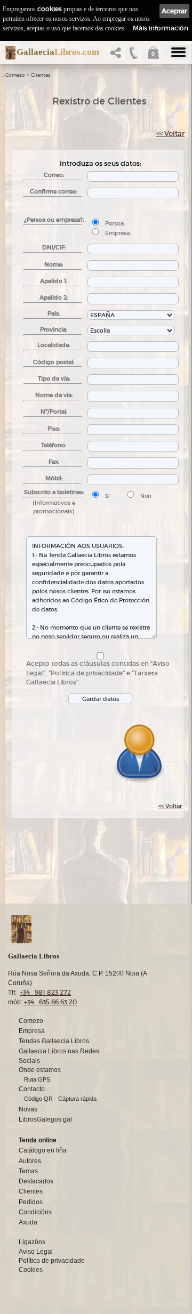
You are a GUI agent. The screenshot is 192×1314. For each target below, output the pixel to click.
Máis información (160, 28)
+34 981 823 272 (45, 992)
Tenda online (38, 1140)
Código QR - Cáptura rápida (60, 1098)
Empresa (32, 1031)
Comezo (15, 75)
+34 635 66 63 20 (50, 1002)
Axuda (28, 1222)
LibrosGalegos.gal (45, 1119)
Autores (30, 1161)
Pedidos (31, 1202)
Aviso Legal (36, 1251)
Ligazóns (32, 1242)
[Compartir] (118, 56)
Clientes (40, 75)
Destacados (36, 1181)
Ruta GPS (37, 1079)
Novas (28, 1109)
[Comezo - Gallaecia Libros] (7, 52)
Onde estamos (40, 1070)
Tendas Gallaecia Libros (54, 1041)
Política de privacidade (52, 1260)
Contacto (32, 1089)
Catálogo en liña (43, 1150)
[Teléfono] (134, 56)
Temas (28, 1171)
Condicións (35, 1212)
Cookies (31, 1270)
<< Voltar (170, 134)
